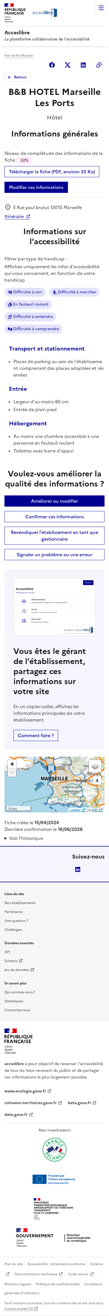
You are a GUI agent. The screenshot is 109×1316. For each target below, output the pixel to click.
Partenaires (13, 911)
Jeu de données (16, 969)
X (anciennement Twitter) (67, 65)
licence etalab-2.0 (18, 1308)
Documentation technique (36, 1274)
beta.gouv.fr (79, 1103)
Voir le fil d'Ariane (18, 55)
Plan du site (13, 1264)
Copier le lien (99, 65)
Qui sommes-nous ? (19, 992)
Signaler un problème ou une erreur (54, 554)
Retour (20, 77)
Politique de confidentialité (58, 1284)
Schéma (10, 960)
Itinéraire (14, 216)
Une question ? (16, 920)
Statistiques (13, 1001)
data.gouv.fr (16, 1115)
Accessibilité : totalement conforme (56, 1264)
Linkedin (83, 65)
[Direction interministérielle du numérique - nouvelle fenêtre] (54, 1238)
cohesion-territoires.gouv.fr (30, 1103)
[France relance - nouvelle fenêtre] (54, 1149)
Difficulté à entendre (33, 317)
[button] (12, 764)
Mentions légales (17, 1284)
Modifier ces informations (36, 187)
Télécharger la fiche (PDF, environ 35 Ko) (52, 171)
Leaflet (75, 809)
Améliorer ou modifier (54, 501)
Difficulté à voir (27, 292)
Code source (78, 1274)
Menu (101, 7)
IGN (95, 809)
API (7, 952)
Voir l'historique (26, 838)
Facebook (52, 65)
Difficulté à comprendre (36, 329)
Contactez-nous (17, 1010)
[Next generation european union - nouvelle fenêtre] (54, 1179)
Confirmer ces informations (54, 516)
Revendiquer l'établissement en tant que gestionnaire (54, 535)
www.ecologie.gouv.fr (25, 1091)
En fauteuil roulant (30, 304)
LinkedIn (77, 869)
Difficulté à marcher (77, 292)
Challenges (13, 929)
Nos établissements (19, 902)
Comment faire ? (36, 735)
